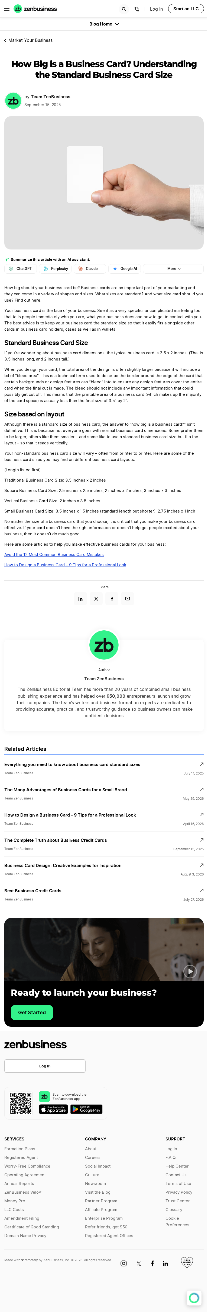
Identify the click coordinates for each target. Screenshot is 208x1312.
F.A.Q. (170, 1158)
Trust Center (177, 1201)
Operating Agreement (25, 1175)
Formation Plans (19, 1149)
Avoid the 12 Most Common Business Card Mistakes (54, 555)
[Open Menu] (6, 8)
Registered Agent (21, 1158)
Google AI (129, 269)
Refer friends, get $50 (106, 1227)
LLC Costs (14, 1210)
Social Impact (97, 1166)
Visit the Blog (97, 1192)
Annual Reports (19, 1184)
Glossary (173, 1210)
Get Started (32, 1012)
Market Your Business (30, 40)
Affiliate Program (101, 1210)
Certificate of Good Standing (31, 1227)
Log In (45, 1066)
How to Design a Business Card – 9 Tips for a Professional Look (65, 565)
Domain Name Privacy (25, 1236)
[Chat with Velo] (194, 1298)
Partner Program (101, 1201)
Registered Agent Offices (109, 1236)
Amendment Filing (21, 1218)
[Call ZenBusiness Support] (137, 10)
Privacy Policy (178, 1192)
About (90, 1149)
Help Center (177, 1166)
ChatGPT (24, 269)
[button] (190, 971)
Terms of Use (178, 1184)
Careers (92, 1158)
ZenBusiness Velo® (22, 1192)
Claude (92, 269)
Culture (92, 1175)
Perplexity (59, 269)
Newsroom (95, 1184)
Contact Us (176, 1175)
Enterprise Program (104, 1218)
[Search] (124, 9)
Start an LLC (186, 8)
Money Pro (14, 1201)
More (171, 269)
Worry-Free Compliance (27, 1166)
